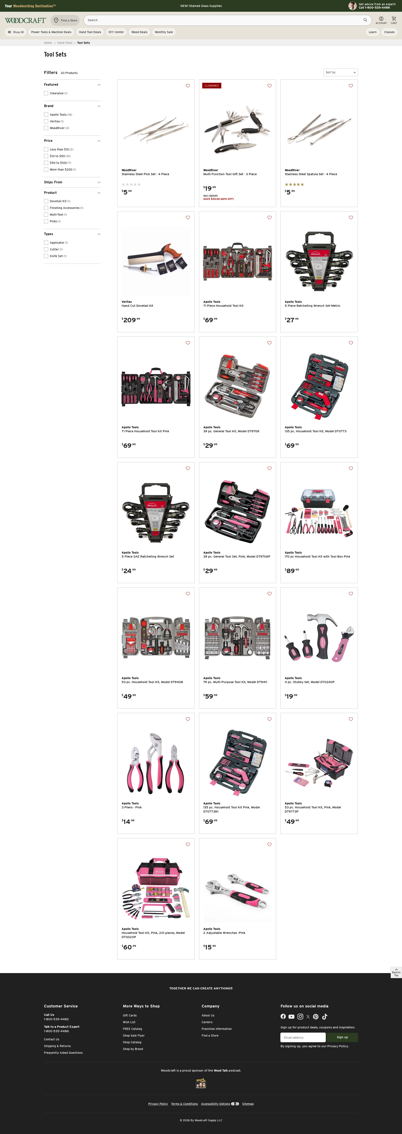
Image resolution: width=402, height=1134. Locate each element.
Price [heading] (48, 141)
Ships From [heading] (53, 182)
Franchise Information (217, 1028)
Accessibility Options (215, 1104)
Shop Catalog (132, 1042)
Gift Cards (130, 1015)
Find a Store (210, 1035)
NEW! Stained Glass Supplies (201, 6)
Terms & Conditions (184, 1104)
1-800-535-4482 (56, 1019)
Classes (389, 32)
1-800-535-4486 (56, 1031)
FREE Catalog (132, 1028)
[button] (340, 72)
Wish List (129, 1022)
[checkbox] (46, 93)
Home (48, 42)
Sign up (342, 1037)
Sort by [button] (330, 72)
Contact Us (51, 1039)
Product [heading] (50, 193)
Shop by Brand (133, 1049)
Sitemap (248, 1104)
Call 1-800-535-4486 (374, 7)
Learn (373, 32)
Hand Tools (64, 42)
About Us (208, 1015)
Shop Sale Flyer (134, 1035)
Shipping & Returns (57, 1046)
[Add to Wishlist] (188, 86)
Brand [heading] (48, 106)
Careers (207, 1022)
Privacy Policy (337, 1046)
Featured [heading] (51, 85)
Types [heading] (48, 234)
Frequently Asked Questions (63, 1052)
